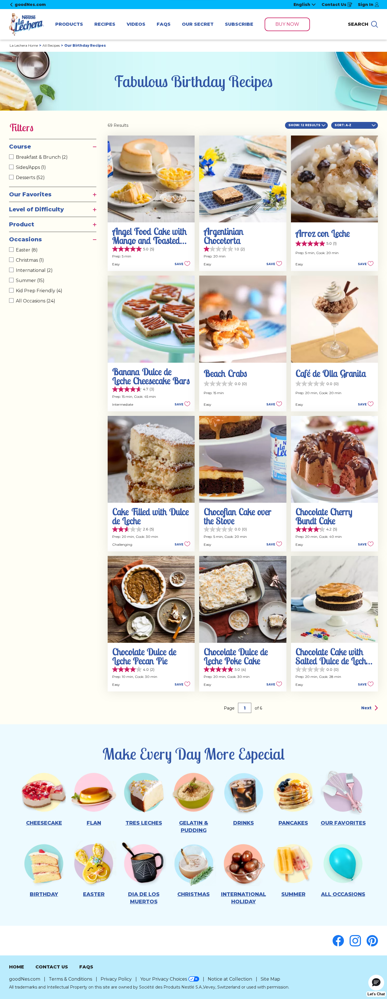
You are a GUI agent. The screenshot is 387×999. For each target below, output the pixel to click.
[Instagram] (358, 940)
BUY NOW (287, 24)
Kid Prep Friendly (39, 290)
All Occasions (35, 301)
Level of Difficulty (36, 209)
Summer (30, 280)
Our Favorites (30, 194)
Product (21, 224)
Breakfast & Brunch (42, 157)
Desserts (30, 177)
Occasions (25, 239)
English (302, 5)
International (34, 270)
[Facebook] (341, 940)
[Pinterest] (372, 940)
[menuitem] (69, 24)
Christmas (30, 260)
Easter (27, 250)
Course (20, 146)
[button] (180, 264)
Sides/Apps (31, 167)
